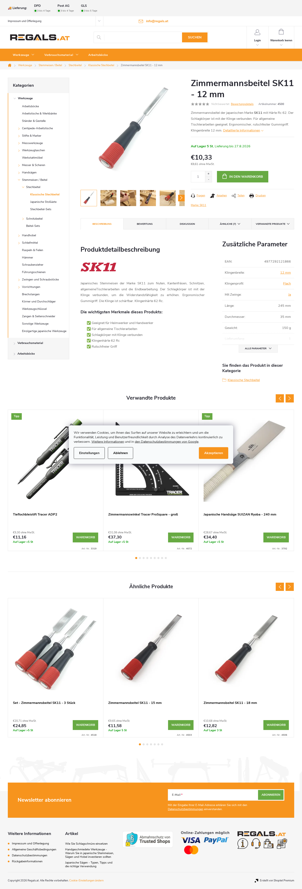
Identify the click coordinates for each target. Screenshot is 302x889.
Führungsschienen (34, 272)
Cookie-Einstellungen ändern (86, 880)
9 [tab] (166, 558)
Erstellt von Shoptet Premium (277, 880)
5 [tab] (151, 558)
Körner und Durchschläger (39, 301)
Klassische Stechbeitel (45, 194)
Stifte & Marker (31, 136)
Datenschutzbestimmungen (185, 809)
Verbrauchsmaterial (30, 343)
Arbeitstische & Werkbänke (39, 113)
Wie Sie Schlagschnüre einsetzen (86, 844)
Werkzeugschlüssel (34, 309)
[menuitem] (23, 55)
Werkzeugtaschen (33, 150)
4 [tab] (147, 558)
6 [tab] (155, 558)
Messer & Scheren (33, 165)
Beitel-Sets (33, 226)
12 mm (285, 272)
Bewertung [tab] (145, 224)
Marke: (198, 205)
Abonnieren (271, 795)
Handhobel (29, 235)
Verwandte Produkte (270, 224)
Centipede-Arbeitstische (37, 128)
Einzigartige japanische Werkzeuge (44, 331)
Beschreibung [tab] (102, 224)
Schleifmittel (30, 243)
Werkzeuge (25, 98)
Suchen (195, 37)
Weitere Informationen (107, 441)
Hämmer (27, 257)
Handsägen (29, 172)
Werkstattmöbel (32, 158)
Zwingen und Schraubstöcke (40, 279)
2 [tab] (140, 558)
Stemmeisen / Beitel (34, 180)
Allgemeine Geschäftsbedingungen (34, 849)
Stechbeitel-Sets (40, 209)
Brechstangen (31, 294)
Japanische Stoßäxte (43, 202)
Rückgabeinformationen (27, 861)
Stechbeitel (33, 187)
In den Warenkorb (246, 176)
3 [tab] (144, 558)
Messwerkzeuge (32, 143)
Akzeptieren (213, 453)
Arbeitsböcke (30, 106)
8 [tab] (162, 558)
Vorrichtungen (31, 287)
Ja (289, 294)
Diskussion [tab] (187, 224)
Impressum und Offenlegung (24, 21)
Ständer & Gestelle (34, 121)
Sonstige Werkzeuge (35, 324)
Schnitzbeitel (34, 219)
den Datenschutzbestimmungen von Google (166, 441)
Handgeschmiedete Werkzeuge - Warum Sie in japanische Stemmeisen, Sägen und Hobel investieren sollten (89, 853)
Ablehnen (120, 453)
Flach (287, 283)
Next (290, 398)
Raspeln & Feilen (32, 250)
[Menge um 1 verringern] (208, 179)
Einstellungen (89, 453)
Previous (280, 398)
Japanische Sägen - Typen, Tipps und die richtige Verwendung (88, 864)
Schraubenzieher (32, 265)
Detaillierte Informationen (241, 130)
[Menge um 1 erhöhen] (208, 174)
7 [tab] (158, 558)
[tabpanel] (55, 480)
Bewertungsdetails (242, 104)
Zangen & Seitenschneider (38, 316)
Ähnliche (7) (228, 224)
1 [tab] (136, 558)
